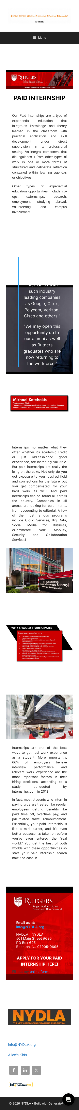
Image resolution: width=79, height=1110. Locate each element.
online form (39, 972)
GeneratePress (59, 1103)
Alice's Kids (17, 1055)
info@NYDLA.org (30, 927)
